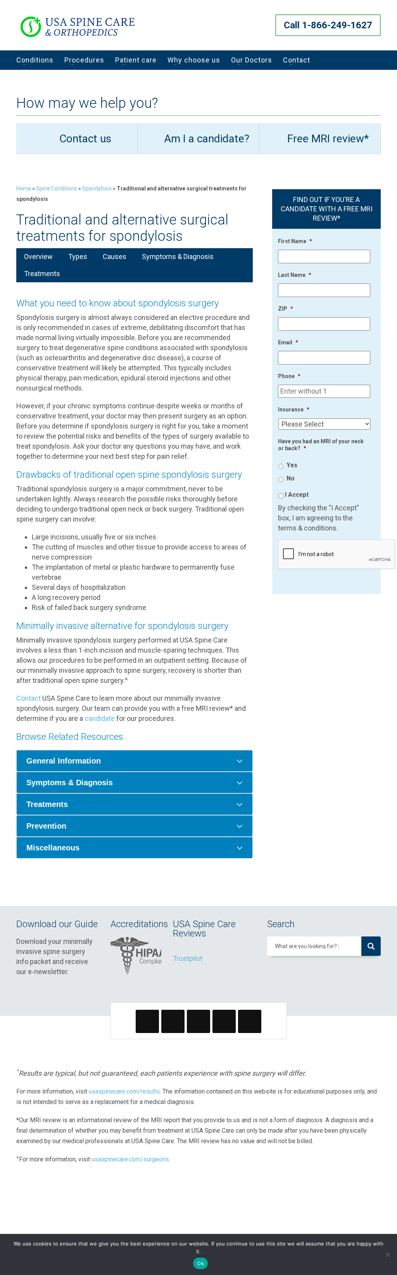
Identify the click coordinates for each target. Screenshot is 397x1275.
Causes (114, 256)
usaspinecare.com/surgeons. (130, 1159)
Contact (28, 698)
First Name (295, 241)
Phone (289, 376)
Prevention (46, 826)
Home (23, 188)
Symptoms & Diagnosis (178, 256)
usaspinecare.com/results (124, 1091)
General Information (63, 761)
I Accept (297, 494)
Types (77, 256)
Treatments (42, 274)
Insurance (293, 409)
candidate (100, 718)
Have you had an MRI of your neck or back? (321, 444)
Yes (292, 465)
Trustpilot (187, 958)
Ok (200, 1263)
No (291, 478)
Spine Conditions (56, 188)
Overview (38, 256)
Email (288, 342)
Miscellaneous (52, 847)
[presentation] (337, 554)
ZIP (285, 309)
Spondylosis (97, 188)
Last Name (294, 275)
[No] (387, 1254)
